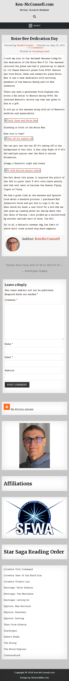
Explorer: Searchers (15, 612)
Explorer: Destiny (14, 618)
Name (9, 344)
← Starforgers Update (34, 271)
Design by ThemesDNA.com (34, 677)
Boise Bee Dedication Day (34, 38)
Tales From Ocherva (15, 624)
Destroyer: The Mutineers (19, 594)
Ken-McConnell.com (34, 4)
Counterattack (12, 655)
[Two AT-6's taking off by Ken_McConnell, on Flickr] (19, 138)
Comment (11, 300)
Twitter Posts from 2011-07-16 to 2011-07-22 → (34, 265)
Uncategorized (40, 51)
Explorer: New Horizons (17, 606)
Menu (37, 25)
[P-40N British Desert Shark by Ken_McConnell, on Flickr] (23, 170)
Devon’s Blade (11, 637)
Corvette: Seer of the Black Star (23, 575)
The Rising (10, 643)
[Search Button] (34, 16)
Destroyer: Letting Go (16, 600)
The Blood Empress (15, 649)
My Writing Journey (22, 409)
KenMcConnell (25, 45)
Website (9, 370)
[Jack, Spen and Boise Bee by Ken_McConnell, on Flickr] (21, 120)
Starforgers (10, 631)
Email (9, 357)
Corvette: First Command (18, 569)
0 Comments (36, 48)
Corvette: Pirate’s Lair (17, 581)
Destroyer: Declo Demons (18, 587)
